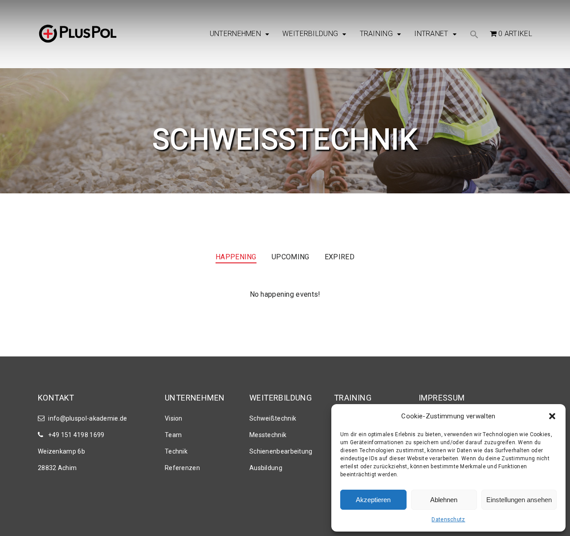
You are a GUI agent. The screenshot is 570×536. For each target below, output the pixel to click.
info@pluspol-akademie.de (87, 418)
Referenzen (182, 467)
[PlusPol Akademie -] (78, 34)
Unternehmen (235, 34)
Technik (176, 451)
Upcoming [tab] (290, 257)
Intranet (431, 34)
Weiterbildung (310, 34)
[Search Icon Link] (474, 35)
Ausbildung (265, 467)
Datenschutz (448, 519)
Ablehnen (443, 499)
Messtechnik (267, 434)
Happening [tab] (236, 257)
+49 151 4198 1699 (76, 434)
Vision (174, 418)
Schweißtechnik (272, 418)
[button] (552, 416)
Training (376, 34)
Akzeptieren (373, 499)
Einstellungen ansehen (519, 499)
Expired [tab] (339, 257)
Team (173, 434)
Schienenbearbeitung (281, 451)
